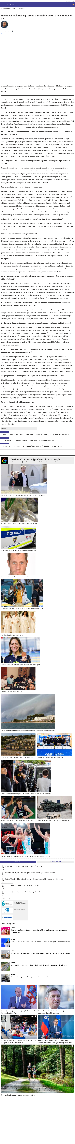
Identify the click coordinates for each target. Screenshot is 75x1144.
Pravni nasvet (21, 8)
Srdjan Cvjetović (8, 31)
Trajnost (14, 8)
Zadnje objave (55, 862)
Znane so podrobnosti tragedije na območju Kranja (23, 866)
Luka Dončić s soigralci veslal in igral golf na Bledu (24, 892)
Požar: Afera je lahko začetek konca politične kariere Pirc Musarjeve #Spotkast (34, 879)
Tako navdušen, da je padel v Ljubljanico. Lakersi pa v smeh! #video (30, 873)
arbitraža (3, 428)
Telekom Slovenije (70, 1)
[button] (1, 4)
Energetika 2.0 (6, 8)
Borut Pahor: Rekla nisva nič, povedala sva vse (22, 885)
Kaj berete (18, 862)
